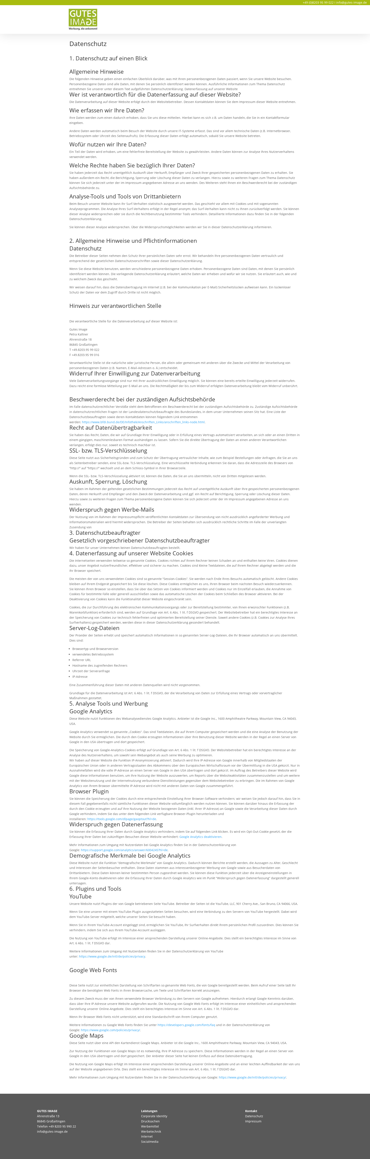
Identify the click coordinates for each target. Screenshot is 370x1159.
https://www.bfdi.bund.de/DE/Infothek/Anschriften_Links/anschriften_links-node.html (143, 422)
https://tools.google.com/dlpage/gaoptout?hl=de (121, 819)
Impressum (253, 1121)
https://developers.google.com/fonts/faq (186, 1025)
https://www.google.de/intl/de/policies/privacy (112, 956)
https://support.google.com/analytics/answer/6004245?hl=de (124, 850)
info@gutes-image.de (351, 2)
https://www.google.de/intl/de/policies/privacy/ (252, 1077)
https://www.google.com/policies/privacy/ (110, 1030)
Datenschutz (254, 1116)
